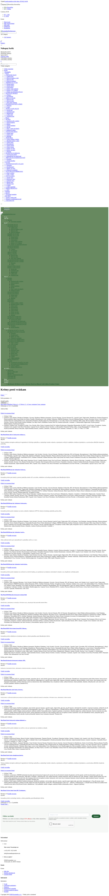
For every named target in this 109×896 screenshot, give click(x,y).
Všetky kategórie (8, 69)
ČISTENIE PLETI (12, 224)
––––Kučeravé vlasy (9, 179)
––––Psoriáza (7, 159)
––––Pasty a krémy (9, 173)
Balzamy (13, 263)
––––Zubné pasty (8, 133)
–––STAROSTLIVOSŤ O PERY (13, 104)
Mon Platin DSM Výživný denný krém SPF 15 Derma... (14, 628)
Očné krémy (14, 240)
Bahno (12, 284)
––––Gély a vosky (9, 174)
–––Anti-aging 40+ (9, 200)
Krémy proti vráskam (16, 241)
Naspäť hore (5, 804)
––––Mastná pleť (8, 113)
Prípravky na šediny (16, 338)
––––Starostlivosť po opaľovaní (12, 156)
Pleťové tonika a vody (17, 229)
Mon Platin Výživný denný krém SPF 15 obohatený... (13, 790)
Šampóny (13, 333)
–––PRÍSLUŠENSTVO (10, 188)
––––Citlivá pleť (8, 115)
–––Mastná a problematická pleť (12, 199)
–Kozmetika (7, 72)
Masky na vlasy (15, 336)
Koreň (5, 70)
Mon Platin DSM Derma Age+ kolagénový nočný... (13, 532)
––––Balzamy (8, 105)
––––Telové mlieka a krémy (11, 139)
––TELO (6, 118)
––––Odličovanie (8, 76)
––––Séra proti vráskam (10, 102)
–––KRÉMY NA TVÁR (11, 82)
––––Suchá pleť (8, 110)
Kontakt (6, 891)
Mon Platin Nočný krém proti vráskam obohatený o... (13, 720)
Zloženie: (6, 417)
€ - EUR (6, 16)
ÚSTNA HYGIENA (13, 292)
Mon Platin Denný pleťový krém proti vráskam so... (13, 434)
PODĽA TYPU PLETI (13, 266)
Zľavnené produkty (16, 221)
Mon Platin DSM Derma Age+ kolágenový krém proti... (14, 503)
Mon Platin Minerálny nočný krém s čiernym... (12, 689)
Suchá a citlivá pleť (12, 371)
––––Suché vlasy (8, 177)
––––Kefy (7, 190)
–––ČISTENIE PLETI (10, 75)
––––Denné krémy (9, 84)
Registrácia (7, 28)
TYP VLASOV (11, 345)
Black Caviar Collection (23, 384)
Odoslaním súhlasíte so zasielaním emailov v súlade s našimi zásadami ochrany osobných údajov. (67, 819)
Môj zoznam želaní (9, 23)
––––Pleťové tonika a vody (11, 78)
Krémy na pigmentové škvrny (19, 244)
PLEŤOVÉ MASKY (13, 246)
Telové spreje (14, 309)
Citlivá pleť (14, 273)
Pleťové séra (14, 255)
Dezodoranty (14, 307)
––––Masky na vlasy (9, 168)
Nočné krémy (14, 238)
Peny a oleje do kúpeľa (17, 289)
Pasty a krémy (14, 342)
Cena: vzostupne (32, 404)
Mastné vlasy (14, 355)
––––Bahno (7, 124)
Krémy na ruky (15, 312)
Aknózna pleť (14, 275)
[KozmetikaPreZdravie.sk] (8, 214)
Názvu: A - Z (17, 404)
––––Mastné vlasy (9, 183)
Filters (3, 395)
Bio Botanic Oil (11, 384)
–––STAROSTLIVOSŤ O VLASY (14, 164)
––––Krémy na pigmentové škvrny (13, 92)
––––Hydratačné (8, 96)
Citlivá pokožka (15, 358)
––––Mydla (7, 127)
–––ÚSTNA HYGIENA (10, 131)
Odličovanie (14, 227)
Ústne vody (14, 296)
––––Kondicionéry (9, 167)
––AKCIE (7, 193)
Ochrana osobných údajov (11, 890)
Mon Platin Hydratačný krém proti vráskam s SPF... (13, 660)
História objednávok (9, 873)
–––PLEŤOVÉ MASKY (11, 93)
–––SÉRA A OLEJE (9, 98)
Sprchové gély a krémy (17, 281)
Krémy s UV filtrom (16, 243)
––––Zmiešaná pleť (9, 111)
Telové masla (14, 310)
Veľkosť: (6, 416)
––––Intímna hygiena (9, 130)
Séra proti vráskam (16, 258)
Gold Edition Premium (48, 384)
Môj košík (7, 25)
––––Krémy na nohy (9, 150)
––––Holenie (7, 151)
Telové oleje (14, 306)
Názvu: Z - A (24, 404)
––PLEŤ (6, 73)
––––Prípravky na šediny (11, 170)
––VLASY (7, 162)
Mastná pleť (14, 272)
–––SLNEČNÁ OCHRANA (12, 153)
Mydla (12, 287)
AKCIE (9, 220)
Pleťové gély (14, 231)
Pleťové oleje (14, 257)
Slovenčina (10, 7)
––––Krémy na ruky (9, 148)
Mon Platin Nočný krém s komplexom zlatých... (12, 755)
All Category (7, 37)
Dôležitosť (4, 402)
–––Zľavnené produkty (10, 194)
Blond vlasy (14, 353)
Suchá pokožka (15, 327)
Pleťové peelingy (15, 232)
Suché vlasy (14, 348)
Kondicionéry (14, 335)
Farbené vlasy (14, 352)
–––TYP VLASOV (9, 176)
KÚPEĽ (9, 278)
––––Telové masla (9, 147)
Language (3, 4)
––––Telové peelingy (9, 125)
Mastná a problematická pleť (15, 375)
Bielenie (13, 298)
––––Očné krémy (8, 87)
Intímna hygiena (15, 290)
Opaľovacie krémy (16, 319)
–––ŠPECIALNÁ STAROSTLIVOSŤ (14, 157)
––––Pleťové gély (9, 79)
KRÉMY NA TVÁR (13, 234)
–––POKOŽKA (8, 138)
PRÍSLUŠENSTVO (13, 359)
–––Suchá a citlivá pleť (10, 197)
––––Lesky (7, 107)
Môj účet (6, 871)
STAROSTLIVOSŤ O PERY (15, 260)
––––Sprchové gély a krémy (11, 121)
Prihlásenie (7, 26)
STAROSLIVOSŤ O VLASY (15, 330)
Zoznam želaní (8, 874)
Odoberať (96, 816)
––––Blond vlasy (8, 182)
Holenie (13, 315)
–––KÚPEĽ (7, 119)
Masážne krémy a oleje (17, 304)
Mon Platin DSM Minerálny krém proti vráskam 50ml (14, 594)
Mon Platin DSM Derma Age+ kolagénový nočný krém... (14, 564)
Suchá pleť (14, 269)
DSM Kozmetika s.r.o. (16, 894)
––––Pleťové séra (9, 99)
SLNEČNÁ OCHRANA (14, 316)
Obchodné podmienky (10, 885)
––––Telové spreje (9, 145)
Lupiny (13, 356)
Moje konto (7, 22)
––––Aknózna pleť (9, 116)
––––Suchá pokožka (9, 161)
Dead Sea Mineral (36, 384)
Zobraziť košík (5, 56)
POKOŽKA (10, 299)
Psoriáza (13, 325)
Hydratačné (14, 250)
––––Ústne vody (8, 134)
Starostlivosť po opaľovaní (18, 321)
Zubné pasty (14, 295)
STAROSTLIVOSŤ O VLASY (16, 332)
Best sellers (4, 404)
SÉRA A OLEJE (12, 252)
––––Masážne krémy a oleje (11, 141)
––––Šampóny (8, 165)
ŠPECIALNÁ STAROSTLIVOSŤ (17, 324)
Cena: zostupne (41, 404)
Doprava (6, 887)
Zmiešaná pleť (15, 270)
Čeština (9, 9)
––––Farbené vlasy (9, 180)
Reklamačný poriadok (10, 888)
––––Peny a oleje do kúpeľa (11, 128)
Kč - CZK (7, 14)
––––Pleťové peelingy (10, 81)
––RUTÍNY (7, 196)
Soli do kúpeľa (15, 283)
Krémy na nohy (15, 313)
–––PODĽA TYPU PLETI (11, 108)
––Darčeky (7, 191)
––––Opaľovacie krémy (10, 154)
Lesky (12, 264)
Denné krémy (14, 237)
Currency (3, 12)
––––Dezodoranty (9, 144)
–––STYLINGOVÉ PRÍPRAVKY (13, 171)
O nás (5, 884)
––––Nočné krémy (9, 85)
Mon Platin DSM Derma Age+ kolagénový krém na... (13, 469)
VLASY (9, 361)
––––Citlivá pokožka (9, 187)
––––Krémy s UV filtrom (11, 90)
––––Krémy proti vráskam (11, 89)
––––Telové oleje (8, 142)
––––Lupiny (7, 185)
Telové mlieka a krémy (17, 303)
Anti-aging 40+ (11, 376)
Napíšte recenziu (11, 438)
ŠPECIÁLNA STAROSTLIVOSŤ (16, 322)
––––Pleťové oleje (9, 101)
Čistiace (13, 249)
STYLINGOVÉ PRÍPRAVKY (15, 339)
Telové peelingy (15, 286)
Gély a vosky (14, 344)
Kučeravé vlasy (15, 350)
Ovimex (57, 384)
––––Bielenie (7, 136)
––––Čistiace (7, 95)
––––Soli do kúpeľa (9, 122)
